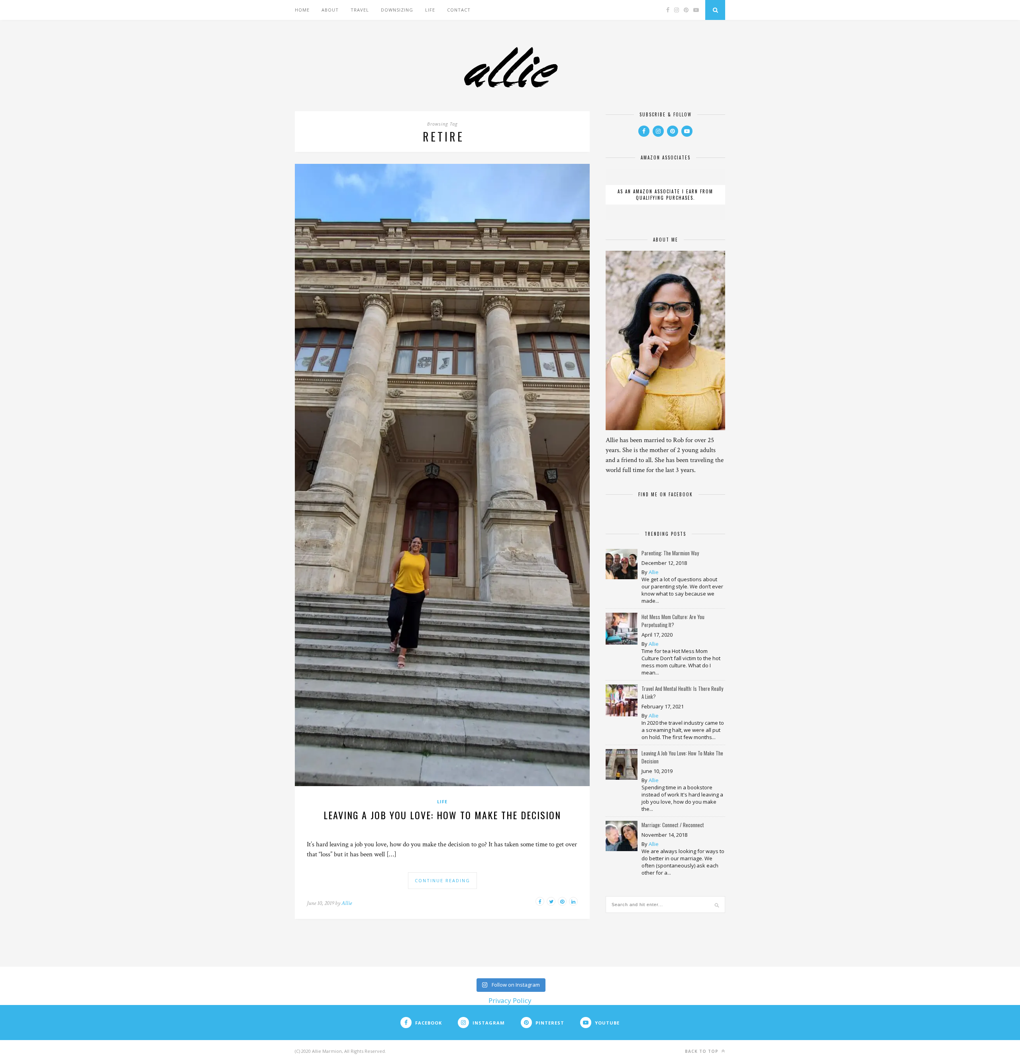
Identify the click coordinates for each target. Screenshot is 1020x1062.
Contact (459, 10)
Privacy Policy (510, 1000)
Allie (346, 903)
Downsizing (397, 10)
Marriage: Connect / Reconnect (672, 825)
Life (430, 10)
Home (302, 10)
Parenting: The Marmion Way (670, 553)
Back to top (702, 1051)
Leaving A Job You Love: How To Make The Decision (442, 815)
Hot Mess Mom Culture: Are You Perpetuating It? (672, 621)
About (330, 10)
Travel (360, 10)
